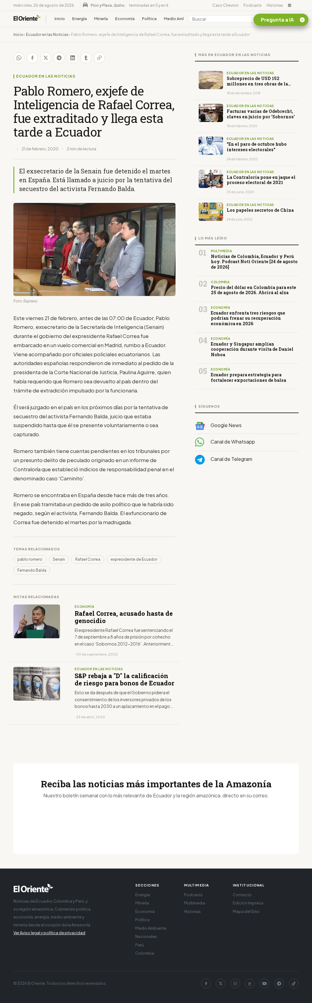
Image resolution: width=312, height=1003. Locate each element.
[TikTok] (294, 983)
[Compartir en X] (45, 57)
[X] (220, 983)
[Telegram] (279, 983)
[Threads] (250, 983)
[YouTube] (264, 983)
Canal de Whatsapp (232, 441)
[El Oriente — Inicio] (27, 18)
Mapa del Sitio (246, 911)
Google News (226, 425)
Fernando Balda (31, 570)
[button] (289, 5)
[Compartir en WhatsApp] (18, 57)
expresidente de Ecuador (134, 559)
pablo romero (29, 559)
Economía (125, 18)
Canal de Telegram (231, 459)
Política (149, 18)
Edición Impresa (248, 902)
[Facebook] (206, 983)
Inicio (60, 18)
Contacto (242, 894)
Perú (139, 944)
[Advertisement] (247, 530)
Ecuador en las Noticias (47, 34)
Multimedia (194, 902)
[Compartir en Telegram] (59, 57)
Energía (79, 18)
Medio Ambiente (180, 18)
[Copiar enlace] (99, 57)
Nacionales (146, 936)
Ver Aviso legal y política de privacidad (49, 932)
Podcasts (252, 5)
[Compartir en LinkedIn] (72, 57)
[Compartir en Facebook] (32, 57)
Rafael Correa (87, 559)
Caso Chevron (225, 5)
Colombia (144, 953)
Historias (275, 5)
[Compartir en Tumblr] (85, 57)
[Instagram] (235, 983)
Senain (59, 559)
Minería (101, 18)
